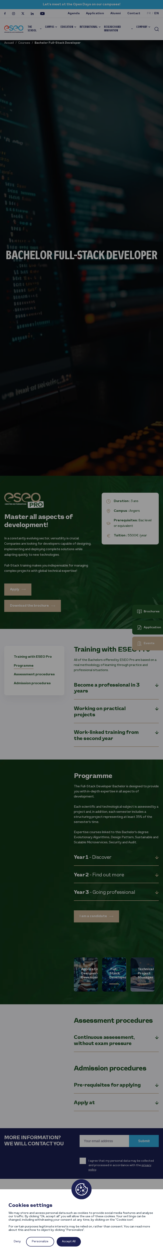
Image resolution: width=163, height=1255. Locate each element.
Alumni (115, 13)
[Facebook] (5, 13)
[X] (22, 13)
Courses (24, 43)
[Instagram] (13, 13)
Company (141, 27)
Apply (14, 589)
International (89, 27)
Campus (49, 27)
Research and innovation (112, 28)
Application (95, 13)
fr (149, 13)
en (156, 13)
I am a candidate (93, 916)
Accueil (9, 43)
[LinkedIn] (32, 13)
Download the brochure (29, 606)
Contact (134, 13)
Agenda (74, 13)
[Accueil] (13, 28)
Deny (17, 1241)
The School (32, 28)
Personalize (40, 1241)
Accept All (69, 1241)
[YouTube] (42, 13)
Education (66, 27)
